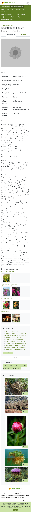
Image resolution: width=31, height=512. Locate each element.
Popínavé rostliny (15, 17)
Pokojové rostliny (5, 17)
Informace (12, 34)
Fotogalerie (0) (23, 34)
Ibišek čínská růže (7, 298)
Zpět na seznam (8, 25)
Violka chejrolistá (15, 335)
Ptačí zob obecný (15, 343)
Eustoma (14, 337)
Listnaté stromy (13, 11)
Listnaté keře (4, 11)
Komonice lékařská (7, 271)
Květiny (24, 9)
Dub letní (12, 331)
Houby (12, 9)
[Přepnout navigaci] (28, 3)
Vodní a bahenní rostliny (7, 19)
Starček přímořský (15, 341)
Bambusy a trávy (5, 6)
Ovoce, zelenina (21, 14)
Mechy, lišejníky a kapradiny (8, 14)
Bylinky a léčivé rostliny (17, 6)
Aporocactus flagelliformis (9, 285)
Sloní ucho (14, 339)
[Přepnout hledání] (25, 3)
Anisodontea (15, 349)
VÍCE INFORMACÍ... (18, 508)
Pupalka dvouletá (15, 333)
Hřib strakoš (5, 311)
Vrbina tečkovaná (16, 347)
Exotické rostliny (5, 9)
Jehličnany (18, 9)
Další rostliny (7, 353)
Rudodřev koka (15, 345)
